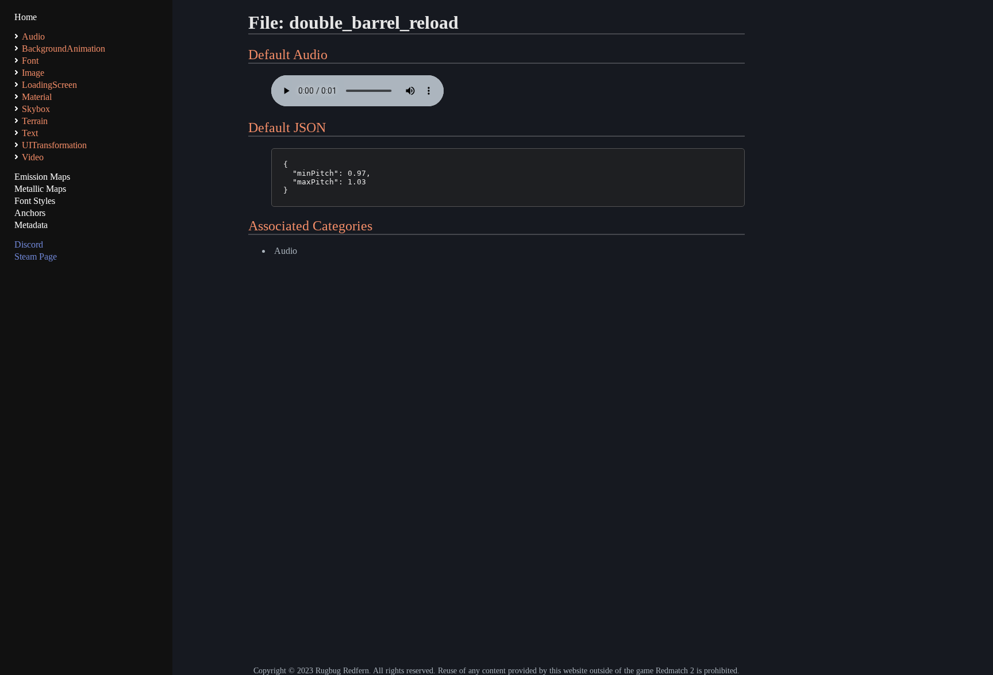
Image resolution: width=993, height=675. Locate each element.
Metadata (31, 225)
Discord (28, 244)
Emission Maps (42, 177)
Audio (285, 251)
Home (25, 17)
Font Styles (34, 201)
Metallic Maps (40, 189)
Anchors (29, 213)
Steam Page (35, 256)
